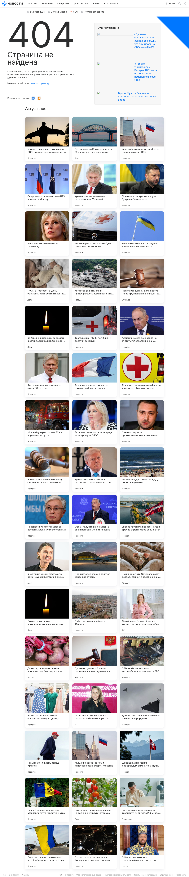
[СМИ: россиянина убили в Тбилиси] (94, 611)
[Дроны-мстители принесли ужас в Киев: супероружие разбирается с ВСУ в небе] (142, 705)
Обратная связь (166, 875)
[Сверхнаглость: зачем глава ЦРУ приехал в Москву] (47, 186)
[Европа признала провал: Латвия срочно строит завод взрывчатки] (142, 517)
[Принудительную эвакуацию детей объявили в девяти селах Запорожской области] (47, 847)
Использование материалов (145, 875)
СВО (75, 12)
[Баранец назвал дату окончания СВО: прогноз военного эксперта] (47, 139)
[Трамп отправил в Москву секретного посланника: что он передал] (94, 469)
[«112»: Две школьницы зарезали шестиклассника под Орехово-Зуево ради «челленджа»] (47, 328)
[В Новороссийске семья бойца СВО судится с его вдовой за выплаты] (47, 469)
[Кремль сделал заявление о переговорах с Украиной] (94, 186)
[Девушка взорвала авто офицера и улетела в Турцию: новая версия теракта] (142, 375)
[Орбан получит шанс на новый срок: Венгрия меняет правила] (94, 517)
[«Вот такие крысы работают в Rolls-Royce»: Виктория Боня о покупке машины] (47, 564)
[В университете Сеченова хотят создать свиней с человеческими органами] (142, 564)
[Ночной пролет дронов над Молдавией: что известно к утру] (47, 800)
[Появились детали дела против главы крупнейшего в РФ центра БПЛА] (142, 281)
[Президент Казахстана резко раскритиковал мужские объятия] (47, 517)
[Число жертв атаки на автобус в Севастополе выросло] (94, 233)
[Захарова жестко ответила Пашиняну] (47, 233)
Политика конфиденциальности (117, 875)
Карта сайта (181, 875)
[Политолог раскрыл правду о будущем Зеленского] (142, 186)
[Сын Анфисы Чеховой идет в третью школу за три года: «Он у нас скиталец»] (142, 611)
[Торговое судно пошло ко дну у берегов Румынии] (142, 469)
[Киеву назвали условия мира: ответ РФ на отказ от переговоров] (47, 375)
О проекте (69, 875)
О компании (14, 875)
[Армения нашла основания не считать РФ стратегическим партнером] (142, 328)
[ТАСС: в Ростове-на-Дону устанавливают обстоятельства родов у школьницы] (47, 281)
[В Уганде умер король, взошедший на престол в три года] (142, 847)
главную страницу (39, 83)
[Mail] (4, 3)
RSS (60, 875)
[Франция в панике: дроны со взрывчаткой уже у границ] (94, 375)
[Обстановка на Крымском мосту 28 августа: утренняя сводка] (94, 139)
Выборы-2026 (37, 12)
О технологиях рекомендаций (88, 875)
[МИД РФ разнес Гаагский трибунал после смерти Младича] (94, 753)
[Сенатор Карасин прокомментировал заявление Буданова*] (142, 422)
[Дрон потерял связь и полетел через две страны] (94, 564)
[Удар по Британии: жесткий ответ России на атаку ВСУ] (142, 139)
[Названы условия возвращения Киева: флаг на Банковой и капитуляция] (142, 233)
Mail (4, 875)
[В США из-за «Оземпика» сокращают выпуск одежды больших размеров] (47, 705)
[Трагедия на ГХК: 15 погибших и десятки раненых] (94, 328)
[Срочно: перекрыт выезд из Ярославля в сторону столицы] (94, 847)
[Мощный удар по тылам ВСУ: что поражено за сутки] (47, 422)
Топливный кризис (94, 12)
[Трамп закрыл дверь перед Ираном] (47, 753)
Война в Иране (59, 12)
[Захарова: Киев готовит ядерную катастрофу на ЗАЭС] (94, 422)
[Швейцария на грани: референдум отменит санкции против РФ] (142, 753)
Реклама (25, 875)
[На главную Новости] (14, 3)
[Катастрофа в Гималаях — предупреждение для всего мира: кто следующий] (94, 281)
